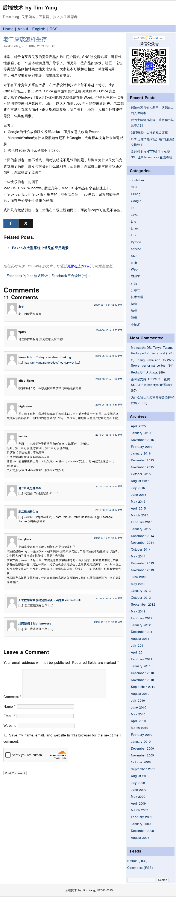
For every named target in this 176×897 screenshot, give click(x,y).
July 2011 (138, 645)
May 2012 (138, 611)
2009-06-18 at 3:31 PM (109, 404)
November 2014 (142, 542)
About (23, 28)
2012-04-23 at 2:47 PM (109, 598)
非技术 (135, 324)
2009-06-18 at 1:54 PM (109, 379)
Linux (135, 228)
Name (9, 706)
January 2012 (141, 625)
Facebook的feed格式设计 (27, 275)
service (136, 248)
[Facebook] (10, 223)
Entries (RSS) (137, 860)
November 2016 (142, 439)
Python (136, 242)
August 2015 (140, 480)
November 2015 (142, 467)
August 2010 (140, 693)
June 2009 (138, 789)
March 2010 (139, 727)
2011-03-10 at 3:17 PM (109, 509)
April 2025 (138, 426)
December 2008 (142, 830)
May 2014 (138, 556)
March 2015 (139, 515)
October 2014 (141, 549)
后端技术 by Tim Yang (30, 7)
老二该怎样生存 (28, 511)
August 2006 (140, 837)
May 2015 (138, 501)
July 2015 (138, 487)
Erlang (135, 193)
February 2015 (141, 522)
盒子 (21, 306)
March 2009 (139, 810)
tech (134, 262)
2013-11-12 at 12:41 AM (108, 621)
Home (8, 28)
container (137, 180)
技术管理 (137, 296)
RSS (54, 28)
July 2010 (138, 700)
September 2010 (143, 686)
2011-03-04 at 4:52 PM (109, 486)
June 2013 (138, 576)
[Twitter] (25, 223)
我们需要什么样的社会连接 (149, 132)
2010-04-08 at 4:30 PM (109, 434)
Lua (133, 235)
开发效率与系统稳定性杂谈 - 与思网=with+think (49, 600)
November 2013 (142, 570)
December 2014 (142, 535)
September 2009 (143, 769)
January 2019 (141, 432)
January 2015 (141, 529)
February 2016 (141, 446)
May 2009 (138, 796)
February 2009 (141, 816)
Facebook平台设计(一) (69, 275)
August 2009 (140, 775)
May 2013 (138, 583)
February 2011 (141, 659)
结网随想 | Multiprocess (34, 623)
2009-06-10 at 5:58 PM (109, 330)
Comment (12, 696)
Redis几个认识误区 (144, 372)
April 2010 (138, 720)
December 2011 (142, 631)
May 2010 (138, 714)
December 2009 (142, 748)
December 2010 (142, 672)
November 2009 (142, 755)
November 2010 (142, 679)
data (134, 187)
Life (133, 221)
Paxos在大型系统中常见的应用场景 (40, 247)
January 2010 (141, 741)
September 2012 (143, 604)
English (38, 28)
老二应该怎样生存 (25, 39)
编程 (134, 310)
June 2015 (138, 494)
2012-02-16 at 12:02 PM (108, 537)
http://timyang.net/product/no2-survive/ (49, 362)
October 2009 (141, 762)
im (132, 207)
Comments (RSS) (140, 867)
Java (134, 214)
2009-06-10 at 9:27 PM (109, 355)
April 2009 (138, 803)
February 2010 (141, 734)
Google (136, 200)
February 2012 (141, 618)
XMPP (135, 276)
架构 (134, 303)
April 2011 (138, 652)
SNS (134, 255)
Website (9, 725)
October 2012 (141, 597)
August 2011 (140, 638)
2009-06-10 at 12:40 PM (108, 304)
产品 (134, 283)
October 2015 (141, 473)
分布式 (135, 290)
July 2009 (138, 782)
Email (9, 715)
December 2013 (142, 563)
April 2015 (138, 508)
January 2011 (141, 666)
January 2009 (141, 823)
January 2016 (141, 453)
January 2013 (141, 590)
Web (134, 269)
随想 (134, 317)
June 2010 (138, 707)
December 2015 (142, 460)
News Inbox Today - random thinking (44, 357)
